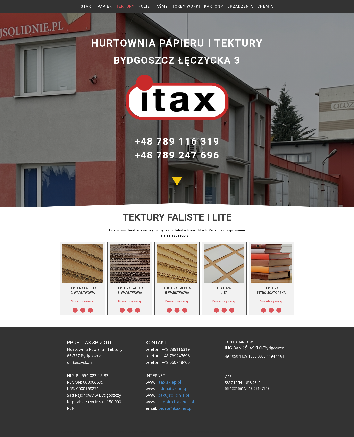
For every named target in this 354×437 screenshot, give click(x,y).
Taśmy (161, 6)
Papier (105, 6)
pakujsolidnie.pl (173, 395)
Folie (144, 6)
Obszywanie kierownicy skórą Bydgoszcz (93, 432)
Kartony (213, 6)
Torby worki (186, 6)
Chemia (265, 6)
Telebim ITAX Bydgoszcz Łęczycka (131, 432)
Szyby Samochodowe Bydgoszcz (165, 432)
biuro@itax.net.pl (175, 408)
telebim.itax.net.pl (176, 401)
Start (87, 6)
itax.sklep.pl (169, 382)
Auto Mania (66, 432)
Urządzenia (240, 6)
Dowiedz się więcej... (83, 301)
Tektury (125, 6)
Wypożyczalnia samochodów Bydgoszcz (201, 432)
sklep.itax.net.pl (173, 388)
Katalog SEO (228, 432)
